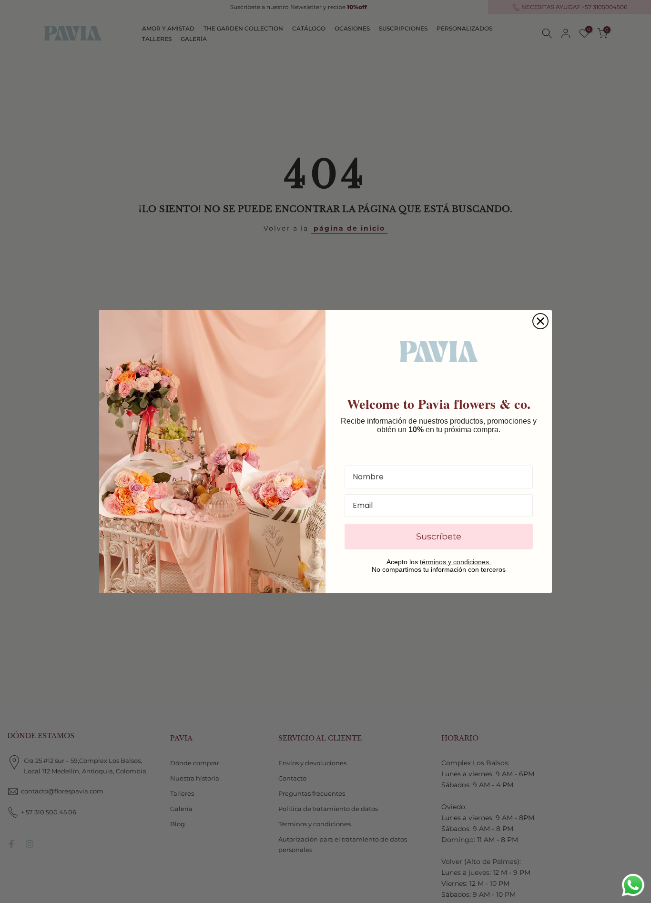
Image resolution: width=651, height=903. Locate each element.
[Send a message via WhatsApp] (633, 885)
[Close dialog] (540, 321)
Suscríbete (438, 536)
